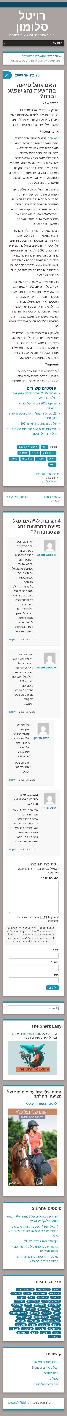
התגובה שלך (50, 878)
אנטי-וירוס (40, 1293)
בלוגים (55, 1297)
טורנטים (43, 1309)
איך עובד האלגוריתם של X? (41, 1241)
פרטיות (13, 458)
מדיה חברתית (18, 1313)
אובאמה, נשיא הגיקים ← (17, 499)
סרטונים (44, 1324)
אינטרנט (54, 1293)
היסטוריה (54, 1305)
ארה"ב (16, 1293)
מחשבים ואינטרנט (34, 56)
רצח (52, 464)
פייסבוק (20, 1324)
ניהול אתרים (51, 1373)
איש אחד (53, 138)
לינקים (34, 1313)
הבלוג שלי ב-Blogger (45, 1367)
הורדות (19, 1301)
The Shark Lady (30, 1033)
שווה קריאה (49, 807)
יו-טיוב (46, 1313)
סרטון (56, 1324)
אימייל (54, 962)
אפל (27, 1293)
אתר (56, 974)
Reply (12, 639)
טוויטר (56, 1309)
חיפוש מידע (49, 452)
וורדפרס (39, 1305)
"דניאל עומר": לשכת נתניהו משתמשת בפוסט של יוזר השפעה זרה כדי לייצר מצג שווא (33, 1231)
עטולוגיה (53, 1378)
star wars (43, 1289)
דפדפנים (33, 1301)
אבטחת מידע (25, 1289)
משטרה (40, 458)
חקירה (35, 452)
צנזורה (14, 1328)
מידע (52, 458)
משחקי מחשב (51, 1320)
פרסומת (27, 1328)
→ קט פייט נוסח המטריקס (52, 499)
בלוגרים (42, 1297)
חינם (28, 1305)
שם (56, 949)
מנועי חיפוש (24, 1316)
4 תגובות (52, 477)
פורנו (32, 1324)
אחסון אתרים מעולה (46, 1362)
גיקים (21, 1297)
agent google (46, 554)
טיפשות (23, 452)
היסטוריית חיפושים (28, 447)
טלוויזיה (30, 1309)
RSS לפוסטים (17, 1402)
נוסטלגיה (33, 1320)
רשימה (45, 1332)
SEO (56, 1289)
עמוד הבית (54, 56)
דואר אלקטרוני (51, 1301)
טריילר (18, 1309)
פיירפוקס (54, 1328)
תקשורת (54, 1336)
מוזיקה (55, 1316)
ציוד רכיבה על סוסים (45, 1384)
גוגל (44, 447)
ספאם (20, 1320)
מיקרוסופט (41, 1316)
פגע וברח (27, 458)
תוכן (34, 1332)
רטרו (56, 1332)
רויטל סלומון (32, 21)
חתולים (17, 1305)
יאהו (57, 1313)
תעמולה (22, 1332)
